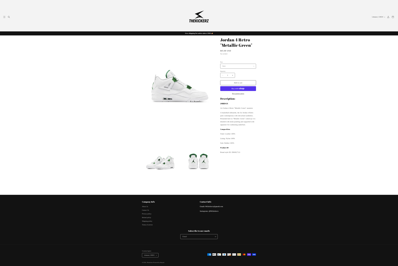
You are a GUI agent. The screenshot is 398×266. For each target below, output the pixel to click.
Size (221, 62)
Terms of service (147, 225)
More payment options (238, 93)
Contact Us (145, 210)
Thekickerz (150, 262)
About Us (145, 206)
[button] (4, 17)
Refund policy (146, 217)
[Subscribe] (215, 236)
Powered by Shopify (158, 262)
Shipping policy (147, 221)
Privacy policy (146, 214)
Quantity (223, 71)
